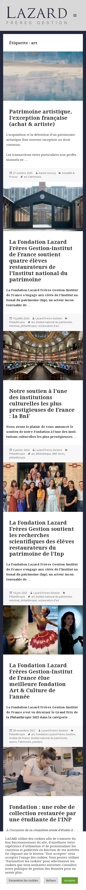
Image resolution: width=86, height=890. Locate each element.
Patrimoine (34, 177)
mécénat (14, 326)
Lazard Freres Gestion (48, 318)
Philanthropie (17, 322)
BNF (54, 454)
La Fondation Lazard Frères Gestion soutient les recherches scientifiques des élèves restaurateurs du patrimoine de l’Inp (41, 538)
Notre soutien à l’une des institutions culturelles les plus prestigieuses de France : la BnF (42, 403)
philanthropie (29, 326)
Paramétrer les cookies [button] (23, 880)
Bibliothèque (43, 454)
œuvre (13, 742)
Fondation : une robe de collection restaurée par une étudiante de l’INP (42, 813)
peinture (37, 742)
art (25, 177)
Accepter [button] (69, 880)
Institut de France (19, 738)
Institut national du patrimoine (54, 322)
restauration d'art (48, 326)
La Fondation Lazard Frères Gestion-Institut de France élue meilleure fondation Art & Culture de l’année (41, 680)
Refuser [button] (51, 880)
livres (61, 454)
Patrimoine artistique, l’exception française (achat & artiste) (40, 118)
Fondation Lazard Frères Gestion (55, 734)
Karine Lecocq (47, 173)
